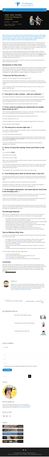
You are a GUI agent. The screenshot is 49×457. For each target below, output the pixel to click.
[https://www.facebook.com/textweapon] (4, 416)
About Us (17, 454)
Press (21, 454)
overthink (40, 54)
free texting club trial (10, 272)
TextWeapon (27, 3)
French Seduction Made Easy (25, 289)
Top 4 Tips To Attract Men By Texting (22, 315)
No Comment (15, 21)
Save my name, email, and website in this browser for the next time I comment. (20, 366)
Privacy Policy (11, 454)
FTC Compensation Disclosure (34, 454)
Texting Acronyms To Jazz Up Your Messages (24, 323)
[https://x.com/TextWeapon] (7, 416)
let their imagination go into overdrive (15, 138)
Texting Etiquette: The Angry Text (21, 331)
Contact (25, 454)
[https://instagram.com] (10, 416)
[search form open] (44, 10)
